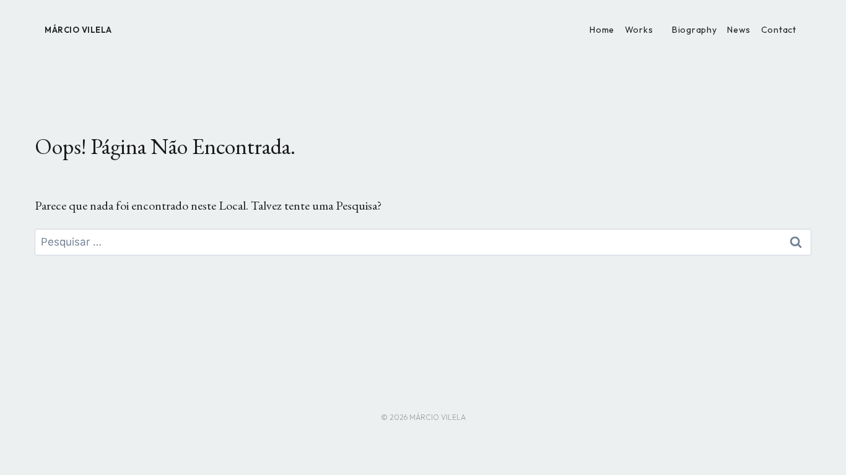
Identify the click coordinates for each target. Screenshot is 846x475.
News (739, 29)
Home (602, 29)
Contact (778, 29)
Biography (694, 29)
